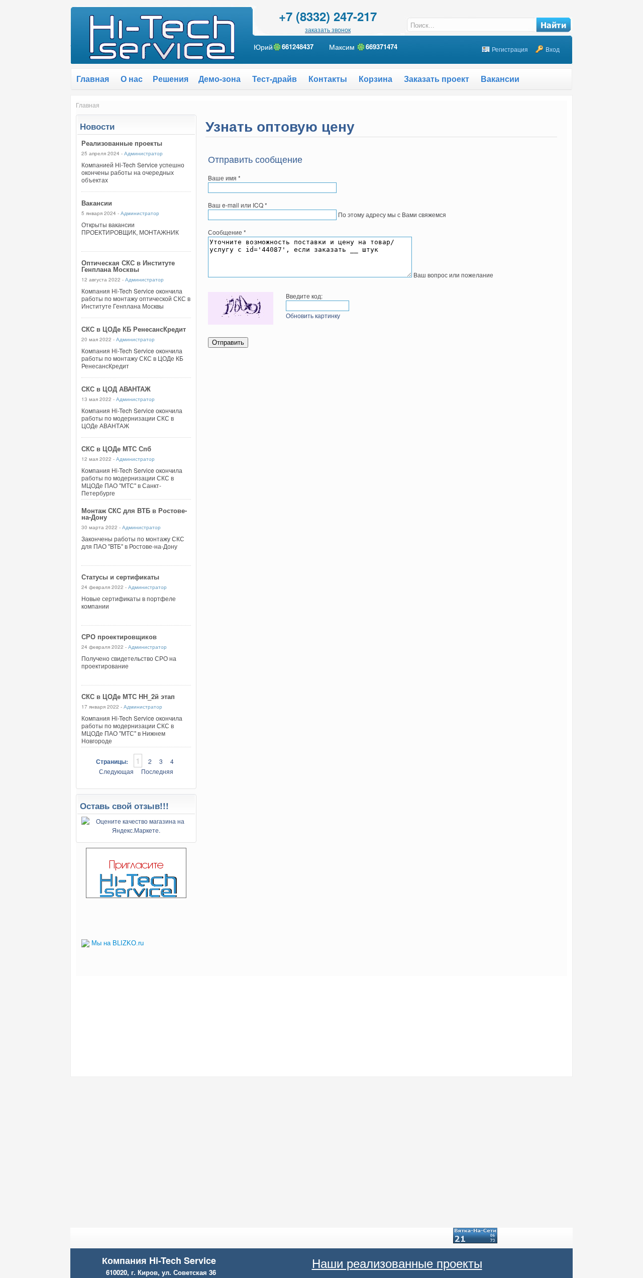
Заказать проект (436, 78)
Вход (553, 49)
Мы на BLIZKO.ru (117, 943)
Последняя (157, 771)
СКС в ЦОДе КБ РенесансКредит (133, 329)
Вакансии (500, 78)
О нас (132, 78)
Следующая (116, 771)
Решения (170, 78)
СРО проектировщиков (119, 636)
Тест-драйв (274, 78)
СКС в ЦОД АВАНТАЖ (116, 389)
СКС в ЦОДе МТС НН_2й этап (128, 696)
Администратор (143, 153)
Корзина (375, 78)
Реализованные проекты (121, 143)
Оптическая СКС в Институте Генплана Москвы (128, 266)
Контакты (327, 78)
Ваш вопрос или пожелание (453, 274)
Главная (87, 105)
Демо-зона (219, 78)
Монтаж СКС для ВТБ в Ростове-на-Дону (134, 514)
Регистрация (510, 49)
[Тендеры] (136, 895)
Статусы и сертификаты (120, 576)
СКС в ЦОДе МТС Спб (116, 448)
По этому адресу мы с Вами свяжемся (392, 214)
